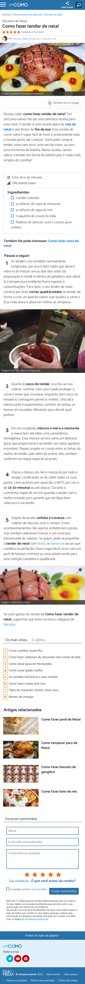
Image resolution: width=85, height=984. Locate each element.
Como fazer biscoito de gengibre (58, 770)
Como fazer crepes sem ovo (27, 683)
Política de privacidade (42, 980)
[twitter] (9, 958)
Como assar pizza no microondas (30, 664)
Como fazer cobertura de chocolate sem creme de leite (44, 657)
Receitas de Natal (53, 15)
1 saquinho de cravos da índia (35, 216)
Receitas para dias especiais (27, 15)
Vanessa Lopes (20, 39)
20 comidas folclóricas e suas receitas (33, 677)
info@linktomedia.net (36, 919)
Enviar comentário (63, 891)
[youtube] (17, 958)
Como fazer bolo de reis (59, 791)
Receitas (7, 15)
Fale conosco (71, 974)
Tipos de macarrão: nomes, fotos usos (34, 690)
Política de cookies (68, 980)
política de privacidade (34, 889)
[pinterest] (25, 958)
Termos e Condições (16, 980)
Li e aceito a (28, 889)
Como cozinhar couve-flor (25, 650)
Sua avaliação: (18, 881)
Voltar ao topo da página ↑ (42, 935)
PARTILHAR (67, 7)
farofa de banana (49, 544)
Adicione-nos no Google (65, 103)
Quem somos (53, 974)
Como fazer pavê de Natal (61, 719)
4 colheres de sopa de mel (34, 210)
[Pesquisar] (79, 5)
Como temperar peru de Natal (59, 745)
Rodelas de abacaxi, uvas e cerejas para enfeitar (41, 225)
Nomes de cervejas (21, 697)
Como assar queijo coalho (26, 670)
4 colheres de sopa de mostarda (37, 204)
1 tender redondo (27, 198)
